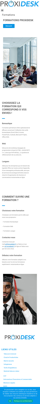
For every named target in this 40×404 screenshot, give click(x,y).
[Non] (37, 395)
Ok (10, 401)
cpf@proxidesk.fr (10, 244)
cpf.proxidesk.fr (9, 246)
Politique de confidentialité (23, 401)
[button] (2, 10)
